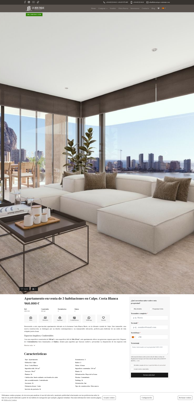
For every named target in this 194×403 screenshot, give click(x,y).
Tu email (134, 323)
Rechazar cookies (185, 398)
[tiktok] (38, 2)
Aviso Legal (148, 365)
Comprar (102, 8)
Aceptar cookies (109, 398)
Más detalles (138, 309)
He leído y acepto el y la (150, 365)
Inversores (135, 8)
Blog (153, 8)
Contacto (145, 8)
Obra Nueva (123, 8)
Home (93, 8)
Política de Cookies (10, 400)
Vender (113, 8)
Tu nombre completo (139, 314)
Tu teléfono (135, 333)
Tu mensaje (135, 343)
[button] (164, 8)
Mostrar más (28, 345)
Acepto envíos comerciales (141, 369)
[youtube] (33, 2)
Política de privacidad (160, 365)
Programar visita (157, 309)
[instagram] (29, 2)
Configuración (147, 398)
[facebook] (25, 2)
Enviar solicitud (149, 375)
